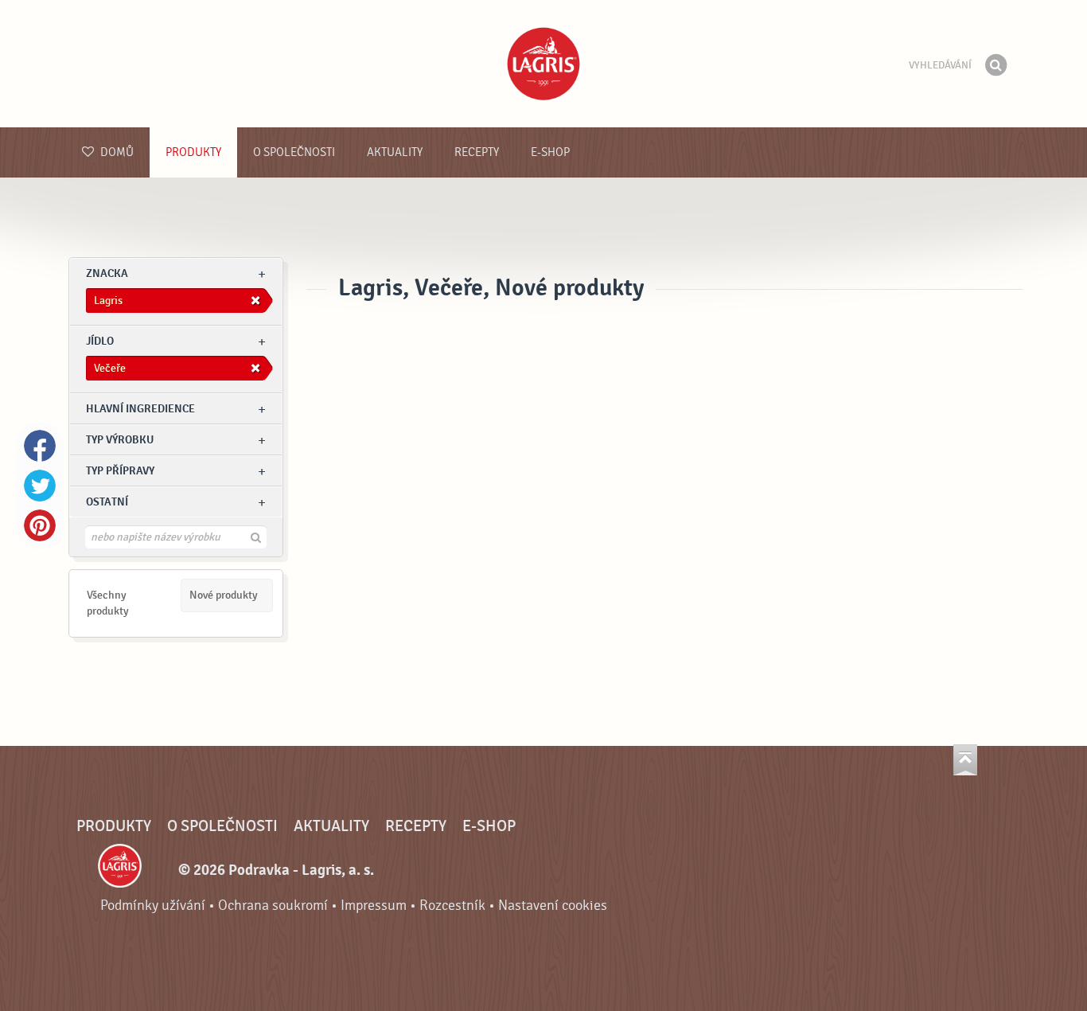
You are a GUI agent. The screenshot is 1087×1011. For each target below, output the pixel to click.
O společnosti (294, 152)
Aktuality (395, 152)
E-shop (550, 152)
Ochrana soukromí (273, 905)
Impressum (374, 905)
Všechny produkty (108, 603)
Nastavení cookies (552, 905)
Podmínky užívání (152, 905)
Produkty (193, 152)
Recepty (476, 152)
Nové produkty (223, 595)
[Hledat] (995, 65)
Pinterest (40, 525)
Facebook (40, 446)
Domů (116, 152)
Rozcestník (452, 905)
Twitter (40, 486)
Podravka (543, 63)
